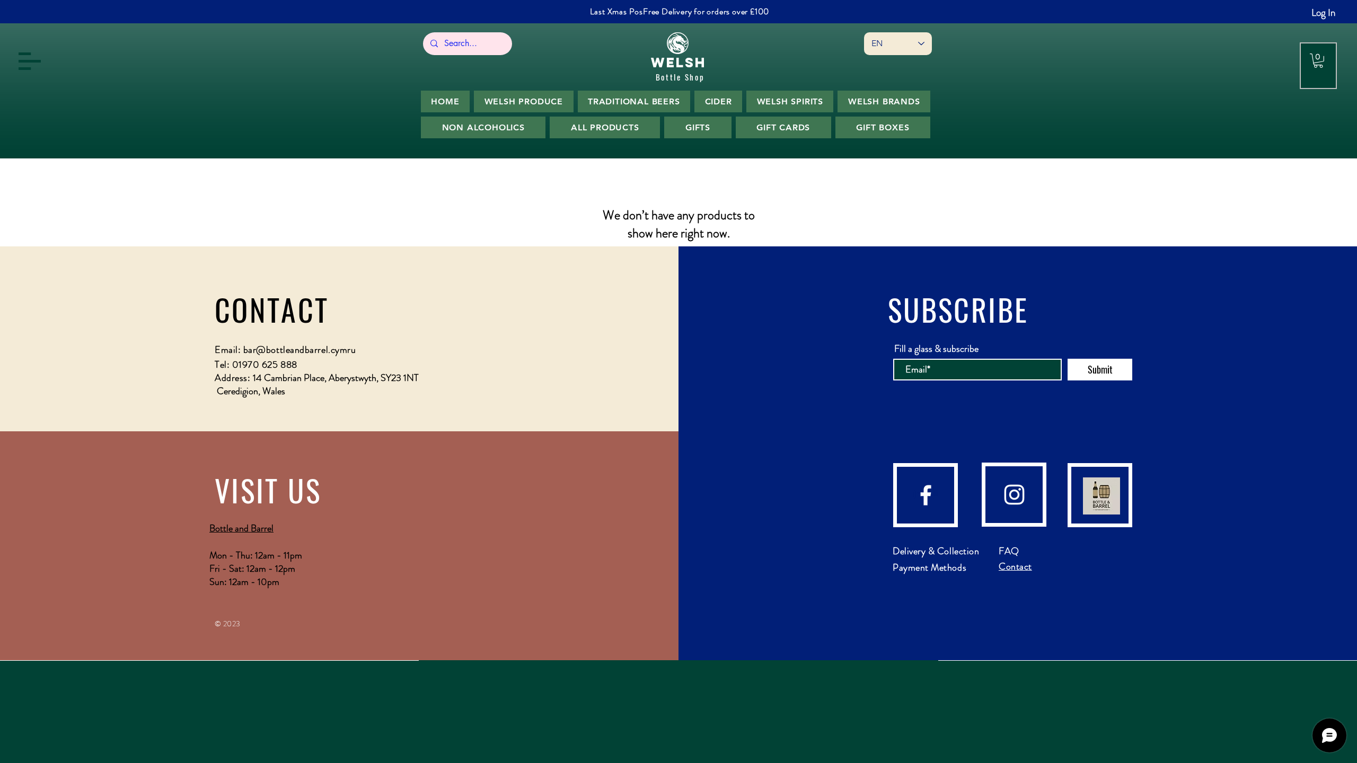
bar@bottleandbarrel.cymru (299, 350)
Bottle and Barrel (241, 528)
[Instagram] (1014, 494)
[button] (30, 61)
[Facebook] (925, 495)
